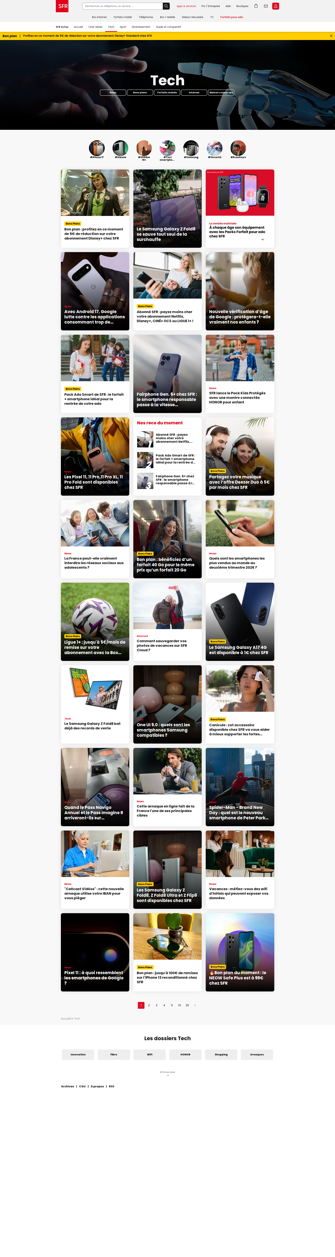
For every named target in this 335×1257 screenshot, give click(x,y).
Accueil (78, 27)
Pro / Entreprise (211, 6)
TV (211, 17)
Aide (228, 6)
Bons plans (140, 92)
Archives (67, 1086)
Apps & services (186, 6)
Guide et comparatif (168, 27)
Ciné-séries (95, 27)
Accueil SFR (62, 6)
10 (179, 1005)
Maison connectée (221, 92)
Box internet (99, 17)
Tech (111, 27)
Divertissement (141, 27)
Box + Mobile (167, 17)
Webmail (266, 6)
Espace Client (276, 6)
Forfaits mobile (123, 17)
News (113, 92)
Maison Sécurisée (192, 17)
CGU (82, 1086)
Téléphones (146, 17)
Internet (194, 92)
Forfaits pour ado (231, 17)
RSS (111, 1086)
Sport (123, 27)
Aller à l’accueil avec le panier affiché (256, 6)
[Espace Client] (275, 6)
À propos (97, 1086)
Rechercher (166, 6)
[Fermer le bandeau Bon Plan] (331, 36)
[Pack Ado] (240, 208)
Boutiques (242, 6)
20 (187, 1005)
